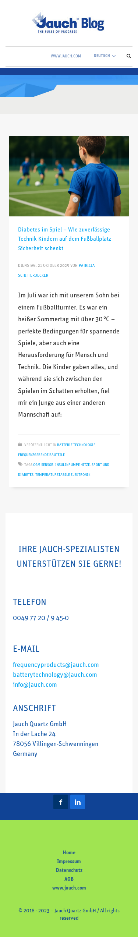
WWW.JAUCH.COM (66, 56)
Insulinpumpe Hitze (72, 465)
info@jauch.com (35, 685)
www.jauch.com (69, 888)
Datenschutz (69, 870)
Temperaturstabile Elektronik (63, 475)
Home (69, 853)
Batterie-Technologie (76, 445)
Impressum (69, 861)
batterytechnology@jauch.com (55, 675)
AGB (69, 879)
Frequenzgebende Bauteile (41, 455)
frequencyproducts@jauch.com (56, 665)
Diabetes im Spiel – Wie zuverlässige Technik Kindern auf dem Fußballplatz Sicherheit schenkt (64, 239)
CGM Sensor (43, 465)
